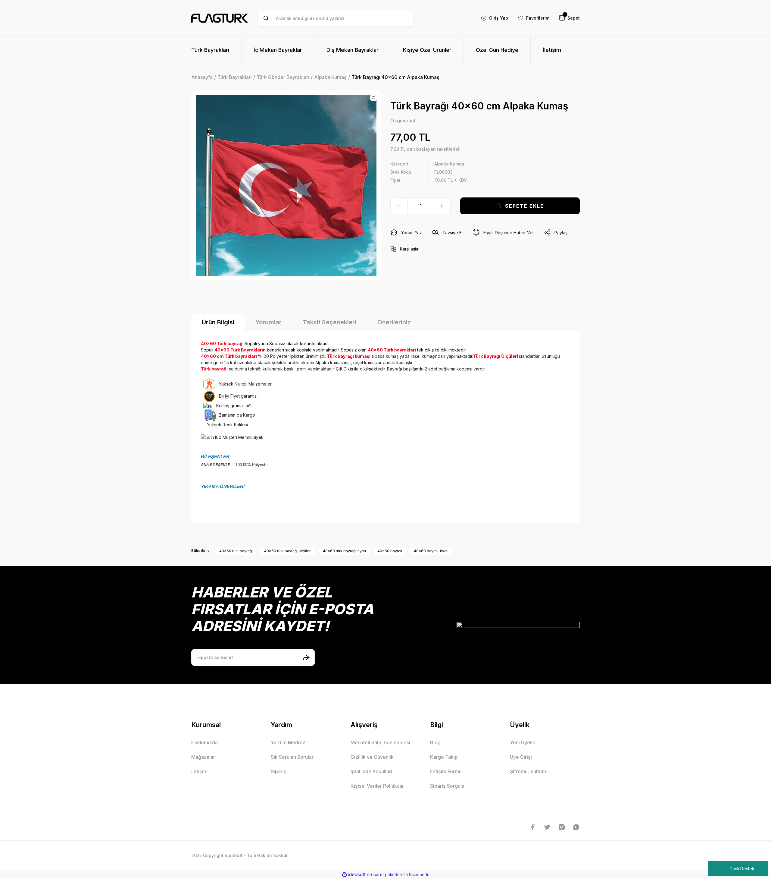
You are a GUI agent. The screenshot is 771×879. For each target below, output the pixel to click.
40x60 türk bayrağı (236, 551)
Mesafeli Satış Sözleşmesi (380, 742)
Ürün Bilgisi (218, 322)
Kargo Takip (444, 757)
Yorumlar (268, 322)
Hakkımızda (204, 742)
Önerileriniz (394, 322)
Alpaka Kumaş (449, 163)
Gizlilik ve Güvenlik (372, 757)
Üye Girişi (521, 757)
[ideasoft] (354, 874)
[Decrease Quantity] (399, 206)
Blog (435, 742)
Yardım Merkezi (289, 742)
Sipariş (278, 771)
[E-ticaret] (384, 874)
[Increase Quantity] (441, 206)
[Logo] (219, 18)
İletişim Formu (446, 771)
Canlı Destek (741, 868)
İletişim (199, 771)
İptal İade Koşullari (371, 771)
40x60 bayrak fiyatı (431, 551)
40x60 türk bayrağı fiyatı (344, 551)
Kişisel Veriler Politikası (377, 786)
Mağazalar (203, 757)
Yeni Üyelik (522, 742)
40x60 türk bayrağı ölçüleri (287, 551)
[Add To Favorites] (373, 97)
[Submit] (306, 657)
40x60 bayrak (389, 551)
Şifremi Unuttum (528, 771)
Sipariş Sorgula (447, 786)
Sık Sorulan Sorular (292, 757)
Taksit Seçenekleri (329, 322)
